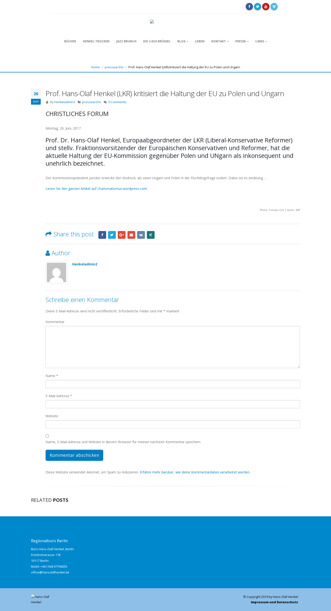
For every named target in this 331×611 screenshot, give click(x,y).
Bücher (70, 41)
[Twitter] (257, 6)
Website (52, 416)
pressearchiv (91, 102)
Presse (240, 41)
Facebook (102, 235)
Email (131, 235)
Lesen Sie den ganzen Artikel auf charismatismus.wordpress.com (96, 188)
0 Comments (117, 102)
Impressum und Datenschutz (274, 602)
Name (52, 375)
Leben (200, 41)
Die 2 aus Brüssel (157, 41)
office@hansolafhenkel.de (50, 572)
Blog (181, 41)
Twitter (112, 235)
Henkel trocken (96, 41)
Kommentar (55, 321)
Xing (151, 235)
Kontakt (218, 41)
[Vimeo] (274, 6)
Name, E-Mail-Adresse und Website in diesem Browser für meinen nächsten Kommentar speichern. (123, 442)
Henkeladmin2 (64, 102)
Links (259, 41)
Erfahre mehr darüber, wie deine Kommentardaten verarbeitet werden (195, 472)
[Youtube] (265, 6)
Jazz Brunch (126, 41)
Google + (122, 235)
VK (141, 235)
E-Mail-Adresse (59, 396)
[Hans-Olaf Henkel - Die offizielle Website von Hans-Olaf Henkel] (165, 22)
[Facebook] (249, 6)
